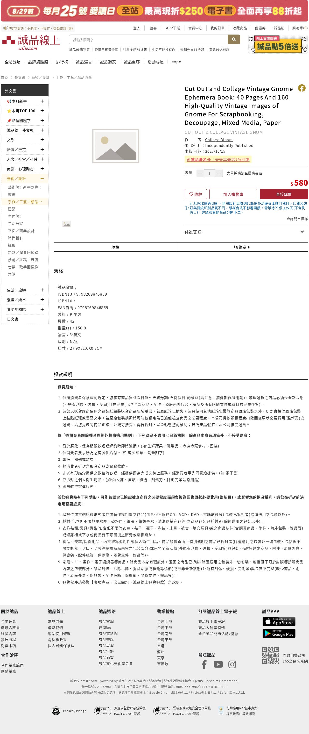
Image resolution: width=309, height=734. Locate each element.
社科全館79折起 (135, 49)
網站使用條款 (59, 633)
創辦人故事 (10, 627)
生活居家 (15, 223)
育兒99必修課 (219, 49)
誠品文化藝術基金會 (116, 663)
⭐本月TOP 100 (21, 110)
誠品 (107, 627)
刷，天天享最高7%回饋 (218, 159)
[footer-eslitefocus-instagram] (232, 663)
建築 (12, 208)
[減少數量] (200, 173)
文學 (11, 139)
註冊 (153, 28)
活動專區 (156, 61)
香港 (161, 645)
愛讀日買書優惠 (106, 49)
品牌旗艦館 (38, 61)
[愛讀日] (154, 10)
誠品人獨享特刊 (211, 627)
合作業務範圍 (12, 665)
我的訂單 (218, 27)
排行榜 (62, 61)
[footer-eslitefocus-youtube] (218, 663)
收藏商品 (240, 27)
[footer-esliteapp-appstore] (279, 620)
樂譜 (12, 274)
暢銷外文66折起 (192, 49)
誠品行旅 (106, 651)
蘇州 (161, 651)
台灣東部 (164, 639)
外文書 (19, 77)
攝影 (12, 245)
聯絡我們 (55, 627)
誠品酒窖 (106, 657)
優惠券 (260, 27)
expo (176, 61)
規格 (115, 247)
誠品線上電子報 (211, 621)
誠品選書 (84, 61)
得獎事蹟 (8, 645)
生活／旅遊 (16, 289)
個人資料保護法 (61, 645)
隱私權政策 (57, 639)
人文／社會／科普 (22, 159)
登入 (136, 27)
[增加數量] (219, 173)
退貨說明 (242, 247)
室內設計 (15, 216)
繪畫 (12, 194)
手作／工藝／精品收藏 (74, 77)
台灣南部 (164, 633)
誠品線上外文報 (20, 130)
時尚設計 (15, 237)
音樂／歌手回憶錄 (23, 266)
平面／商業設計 (21, 230)
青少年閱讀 (16, 309)
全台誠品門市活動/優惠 (218, 633)
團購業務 (8, 671)
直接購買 (284, 194)
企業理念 (8, 621)
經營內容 (8, 633)
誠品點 (279, 27)
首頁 (4, 77)
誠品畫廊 (132, 61)
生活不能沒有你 (164, 49)
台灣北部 (164, 621)
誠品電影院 (108, 633)
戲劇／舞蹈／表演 (23, 259)
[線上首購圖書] (278, 44)
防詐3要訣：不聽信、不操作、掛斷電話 (41, 28)
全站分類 (12, 61)
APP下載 (173, 27)
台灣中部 (164, 627)
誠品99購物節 (79, 49)
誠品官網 (106, 621)
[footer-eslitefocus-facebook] (204, 663)
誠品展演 (106, 645)
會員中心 (195, 27)
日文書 (12, 318)
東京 (161, 657)
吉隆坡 (163, 663)
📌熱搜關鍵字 (19, 120)
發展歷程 (8, 639)
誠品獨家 (108, 61)
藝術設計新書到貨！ (25, 187)
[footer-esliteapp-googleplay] (279, 632)
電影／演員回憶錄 (23, 252)
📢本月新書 (17, 101)
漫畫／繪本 (16, 299)
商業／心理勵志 (20, 168)
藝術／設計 (41, 77)
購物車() (300, 27)
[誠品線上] (31, 42)
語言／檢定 (16, 149)
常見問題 (55, 621)
